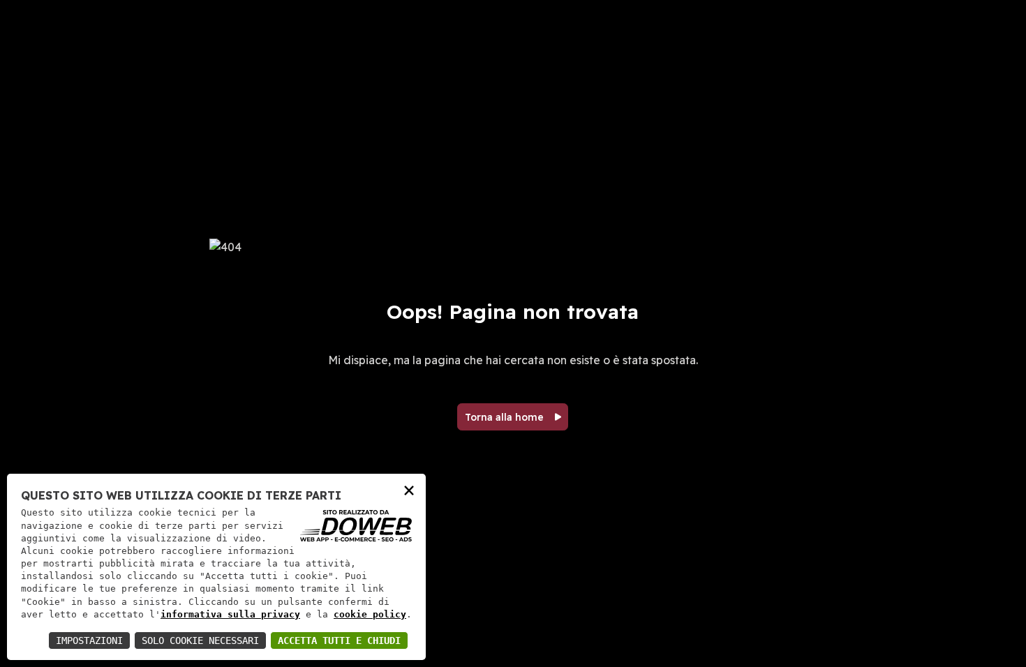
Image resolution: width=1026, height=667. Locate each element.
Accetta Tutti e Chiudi (339, 640)
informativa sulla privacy (230, 614)
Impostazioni (89, 640)
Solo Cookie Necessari (200, 640)
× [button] (409, 489)
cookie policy (370, 614)
